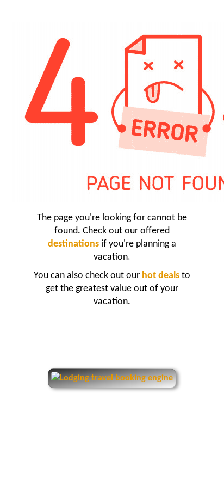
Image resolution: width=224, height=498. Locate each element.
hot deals (162, 275)
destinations (74, 244)
